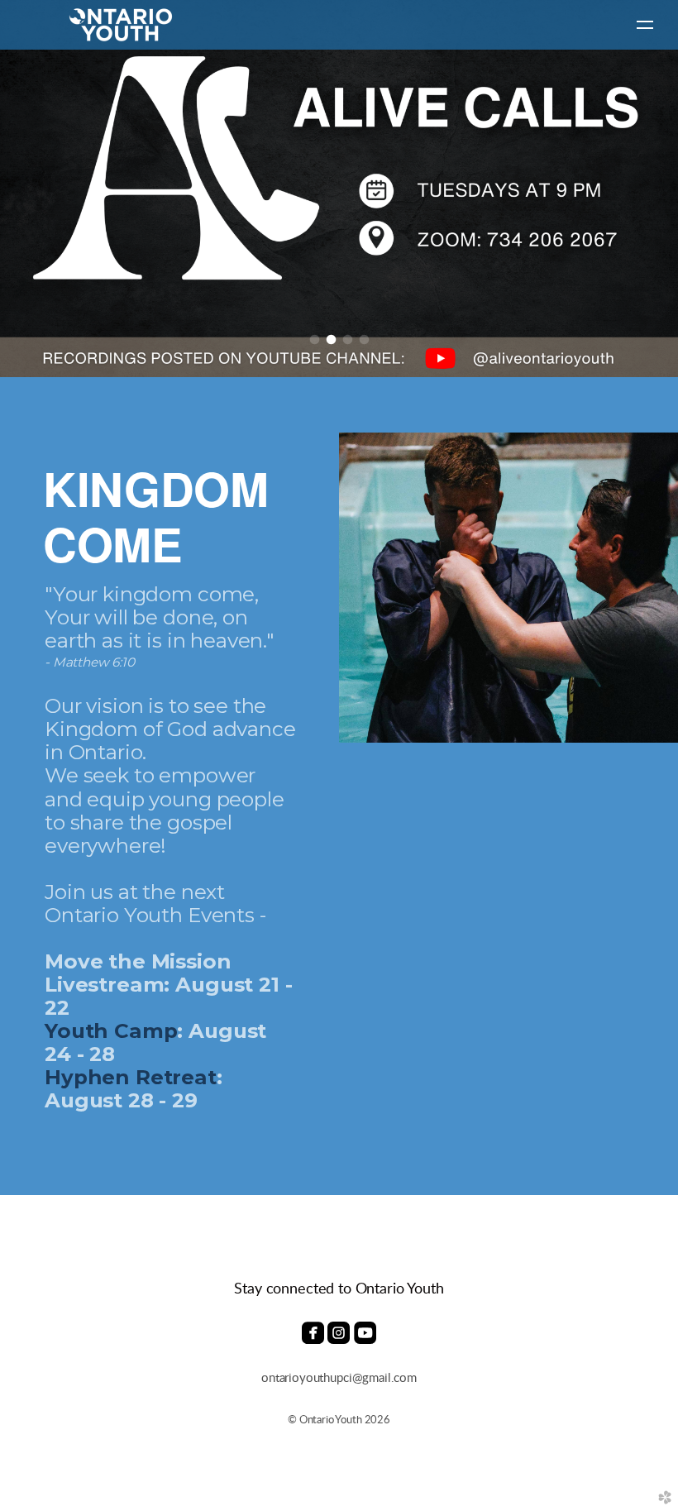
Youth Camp (111, 1030)
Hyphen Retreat (131, 1076)
